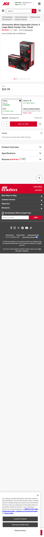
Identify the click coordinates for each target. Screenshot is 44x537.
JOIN (35, 218)
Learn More (37, 187)
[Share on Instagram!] (14, 227)
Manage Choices (20, 530)
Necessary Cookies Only (20, 524)
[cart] (40, 10)
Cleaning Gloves (21, 19)
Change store (38, 117)
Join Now (38, 190)
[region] (20, 514)
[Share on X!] (18, 227)
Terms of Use (10, 235)
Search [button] (10, 11)
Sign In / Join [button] (27, 112)
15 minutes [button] (6, 105)
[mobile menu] (3, 10)
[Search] (34, 11)
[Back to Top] (39, 178)
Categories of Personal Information (26, 511)
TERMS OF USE (29, 509)
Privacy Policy (20, 235)
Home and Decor (21, 17)
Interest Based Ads (33, 235)
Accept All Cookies (20, 519)
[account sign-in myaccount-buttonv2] (39, 3)
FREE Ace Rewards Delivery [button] (31, 109)
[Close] (37, 495)
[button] (22, 56)
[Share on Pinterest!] (22, 227)
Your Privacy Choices (28, 237)
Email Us (25, 251)
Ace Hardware (7, 17)
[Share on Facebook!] (11, 227)
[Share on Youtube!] (26, 227)
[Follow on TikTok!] (31, 227)
